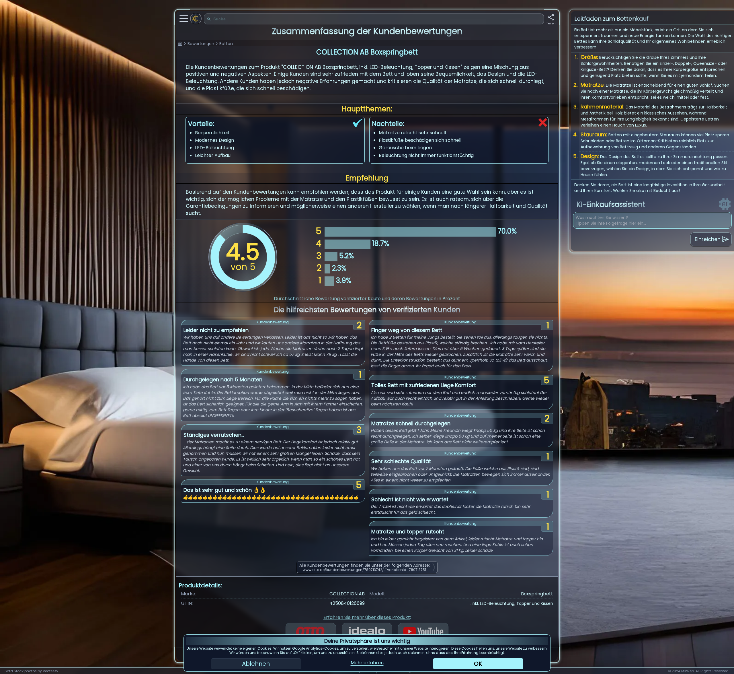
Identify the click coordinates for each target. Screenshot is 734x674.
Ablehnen (256, 664)
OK (478, 664)
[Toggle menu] (183, 18)
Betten (226, 44)
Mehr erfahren (367, 662)
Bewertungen (201, 44)
